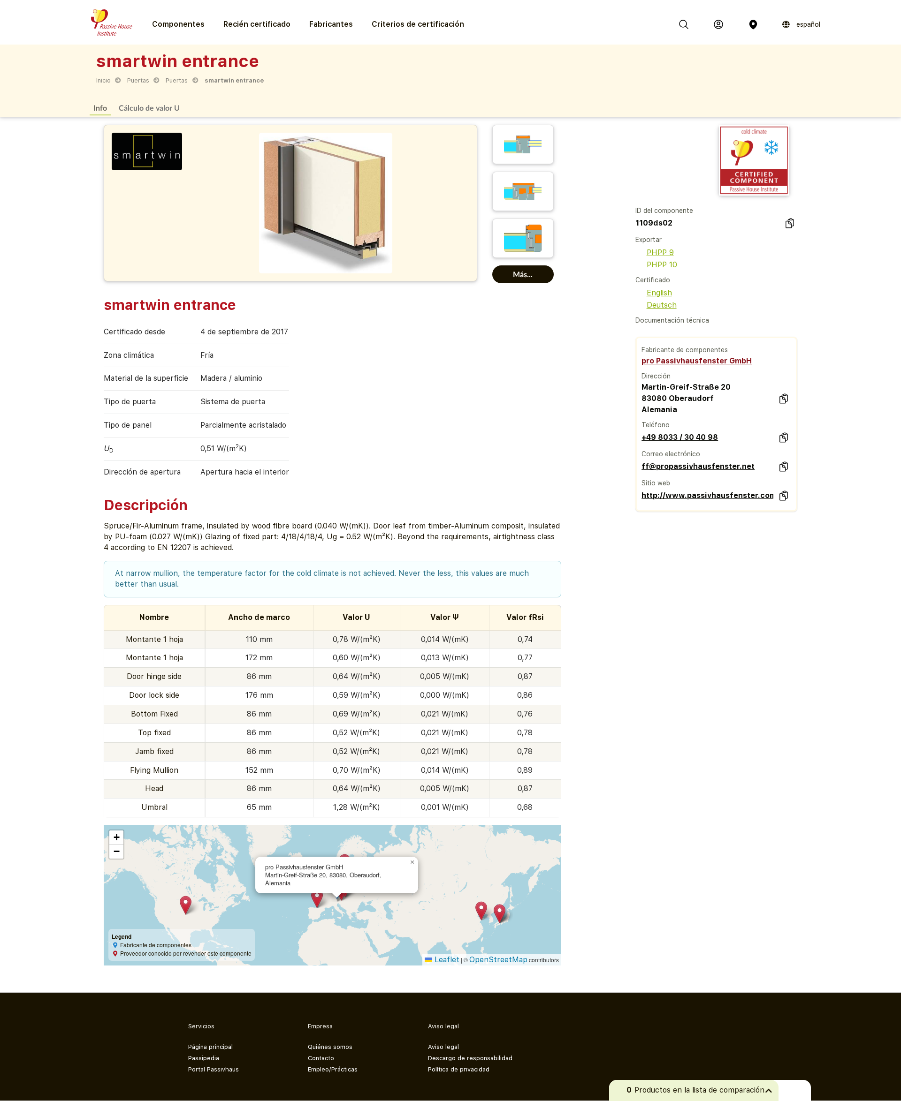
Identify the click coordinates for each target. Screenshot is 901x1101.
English (659, 292)
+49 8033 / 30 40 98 (679, 437)
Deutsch (662, 305)
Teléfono (655, 425)
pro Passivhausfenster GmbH (696, 360)
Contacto (321, 1058)
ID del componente (664, 210)
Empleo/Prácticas (333, 1069)
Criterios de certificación (418, 24)
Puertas (138, 80)
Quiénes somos (330, 1046)
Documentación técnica (672, 320)
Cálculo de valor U (149, 107)
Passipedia (203, 1058)
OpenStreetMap (498, 959)
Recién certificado (256, 24)
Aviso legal (443, 1046)
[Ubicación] (753, 24)
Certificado (652, 280)
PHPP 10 (662, 264)
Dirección (656, 376)
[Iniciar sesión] (718, 24)
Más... (523, 274)
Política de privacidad (458, 1069)
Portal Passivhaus (213, 1069)
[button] (185, 905)
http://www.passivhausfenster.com (707, 495)
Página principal (210, 1046)
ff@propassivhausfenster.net (698, 466)
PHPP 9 (660, 252)
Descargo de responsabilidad (470, 1058)
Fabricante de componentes (684, 350)
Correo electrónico (670, 454)
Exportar (648, 239)
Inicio (103, 80)
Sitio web (655, 483)
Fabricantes (331, 24)
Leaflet (445, 959)
